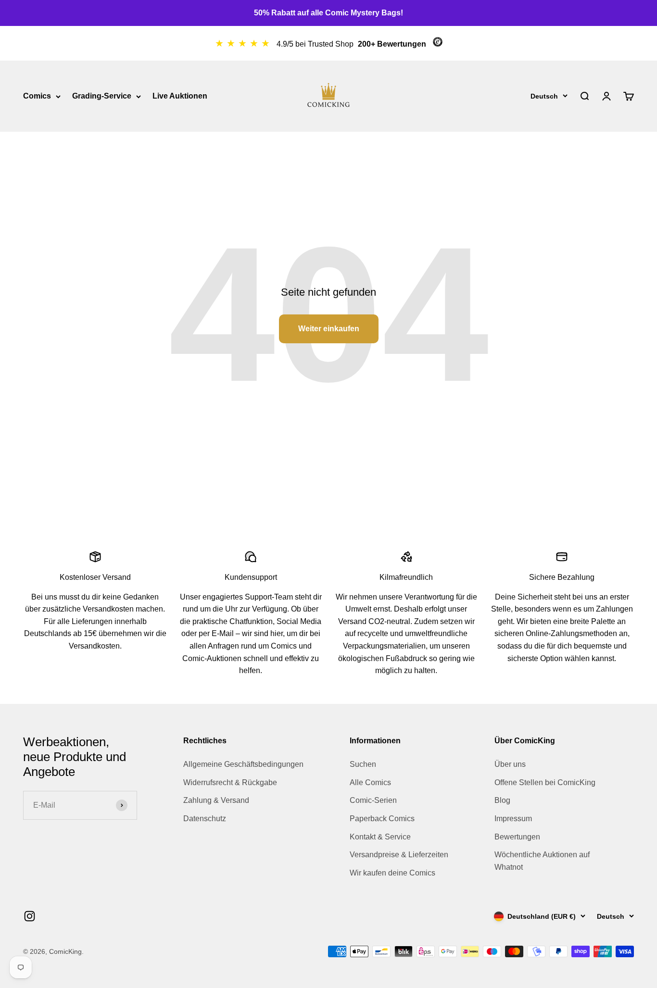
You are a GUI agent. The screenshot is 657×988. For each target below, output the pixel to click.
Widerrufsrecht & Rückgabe (230, 782)
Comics (37, 96)
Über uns (510, 764)
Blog (502, 800)
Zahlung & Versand (216, 800)
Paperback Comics (382, 818)
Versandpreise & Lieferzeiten (399, 854)
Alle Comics (370, 782)
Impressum (513, 818)
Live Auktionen (179, 96)
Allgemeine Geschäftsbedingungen (243, 764)
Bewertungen (517, 837)
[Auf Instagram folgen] (29, 916)
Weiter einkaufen (328, 329)
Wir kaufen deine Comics (392, 873)
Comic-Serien (373, 800)
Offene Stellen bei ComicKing (544, 782)
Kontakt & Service (380, 837)
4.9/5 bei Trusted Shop (316, 44)
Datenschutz (204, 818)
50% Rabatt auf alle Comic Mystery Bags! (328, 13)
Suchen (363, 764)
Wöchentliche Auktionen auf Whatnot (542, 860)
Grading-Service (101, 96)
